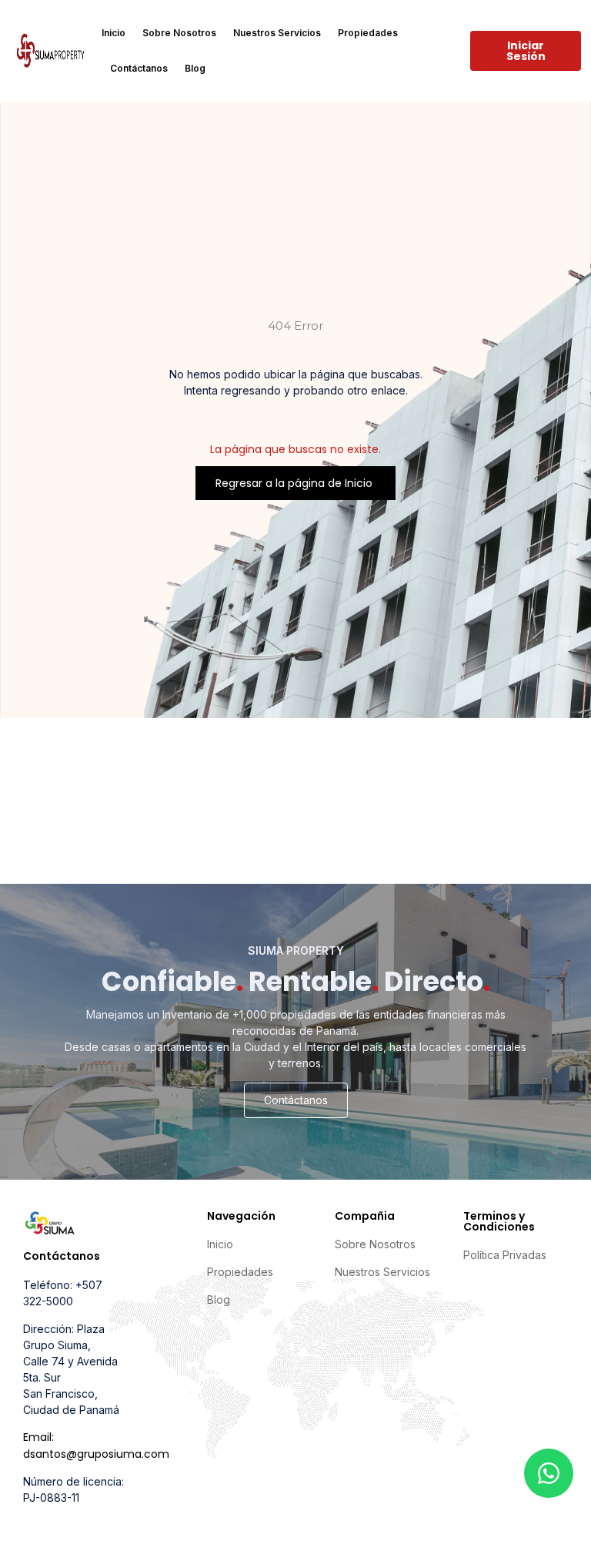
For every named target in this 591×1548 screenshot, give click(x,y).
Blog (195, 68)
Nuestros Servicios (277, 33)
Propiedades (368, 33)
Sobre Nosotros (179, 33)
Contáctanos (139, 68)
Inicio (113, 33)
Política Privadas (504, 1254)
